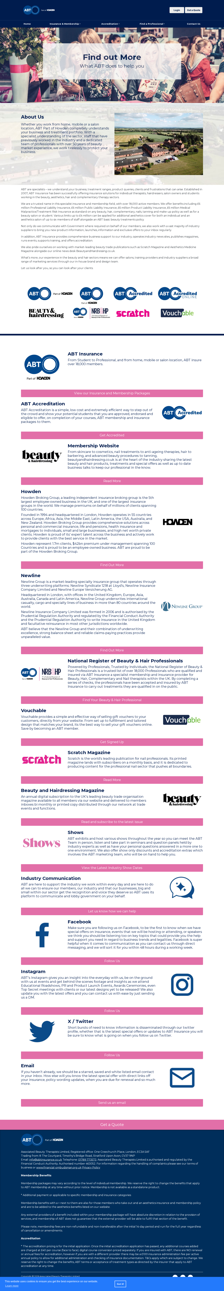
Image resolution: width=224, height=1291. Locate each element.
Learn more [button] (12, 1285)
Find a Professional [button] (151, 23)
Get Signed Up (112, 742)
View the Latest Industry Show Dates (112, 868)
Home (27, 23)
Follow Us (112, 961)
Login (177, 10)
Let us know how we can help (112, 911)
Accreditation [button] (109, 23)
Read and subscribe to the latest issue (112, 822)
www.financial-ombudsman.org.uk (58, 1167)
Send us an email (112, 1103)
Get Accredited (112, 435)
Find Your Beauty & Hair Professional (112, 700)
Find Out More (112, 565)
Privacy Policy (91, 1167)
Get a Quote (193, 10)
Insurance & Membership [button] (64, 23)
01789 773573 (87, 1159)
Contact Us (193, 23)
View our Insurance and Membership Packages (112, 393)
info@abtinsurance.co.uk (45, 1159)
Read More (112, 481)
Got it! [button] (120, 1284)
